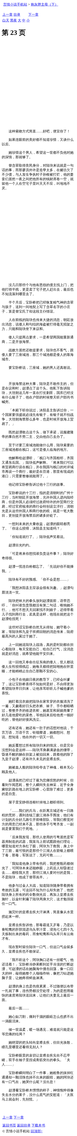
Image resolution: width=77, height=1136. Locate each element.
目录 (16, 14)
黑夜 (13, 20)
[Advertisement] (38, 88)
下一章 (33, 14)
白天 (5, 20)
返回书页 (9, 1125)
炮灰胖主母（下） (44, 4)
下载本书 (38, 1125)
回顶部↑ (37, 1131)
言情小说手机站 (15, 4)
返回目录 (24, 1125)
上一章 (7, 14)
